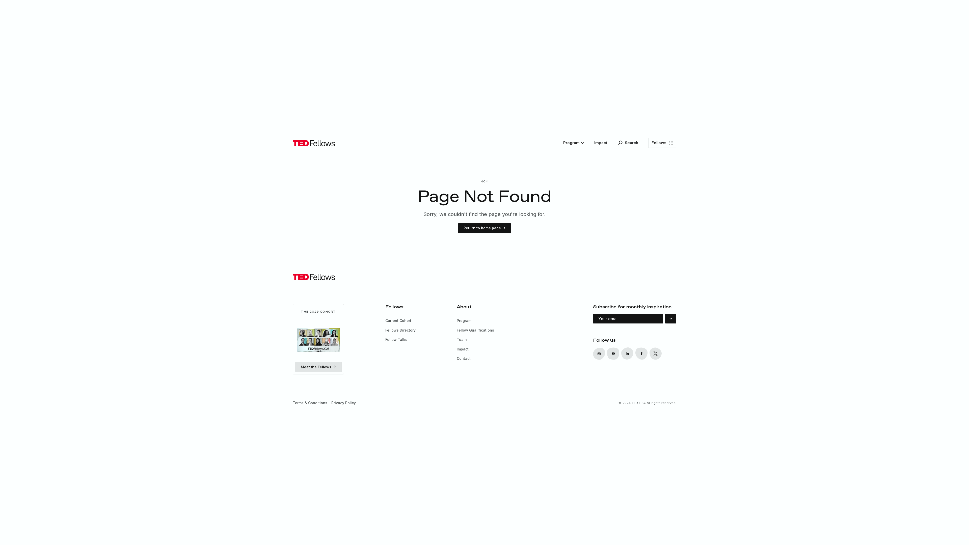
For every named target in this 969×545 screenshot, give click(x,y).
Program (464, 320)
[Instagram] (599, 353)
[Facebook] (641, 353)
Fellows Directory (400, 330)
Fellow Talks (396, 339)
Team (462, 339)
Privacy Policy (343, 403)
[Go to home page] (314, 277)
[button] (573, 143)
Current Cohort (398, 320)
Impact (463, 349)
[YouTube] (613, 353)
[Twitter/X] (627, 353)
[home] (314, 143)
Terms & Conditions (310, 403)
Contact (464, 358)
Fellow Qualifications (475, 330)
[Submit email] (670, 318)
